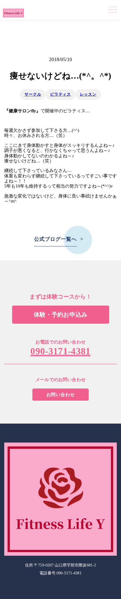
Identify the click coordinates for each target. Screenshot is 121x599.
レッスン (88, 94)
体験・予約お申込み (61, 314)
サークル (32, 94)
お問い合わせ (60, 394)
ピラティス (60, 94)
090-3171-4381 (60, 351)
